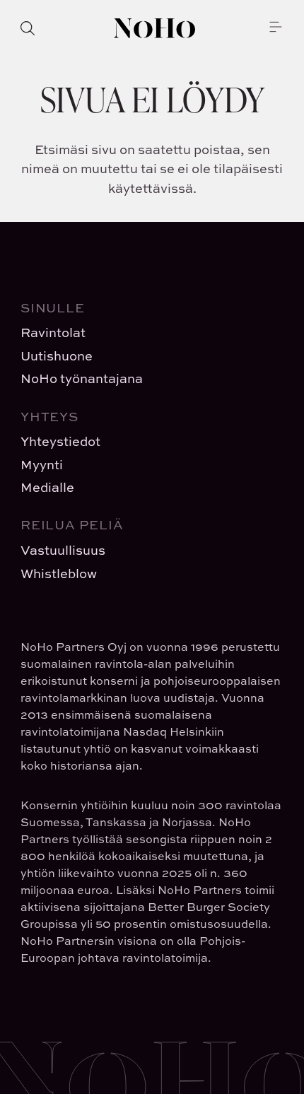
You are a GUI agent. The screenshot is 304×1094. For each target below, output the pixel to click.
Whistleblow (59, 573)
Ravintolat (53, 332)
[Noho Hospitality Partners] (154, 28)
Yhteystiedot (60, 441)
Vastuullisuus (63, 550)
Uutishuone (57, 356)
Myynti (42, 465)
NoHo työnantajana (82, 378)
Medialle (47, 487)
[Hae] (28, 28)
